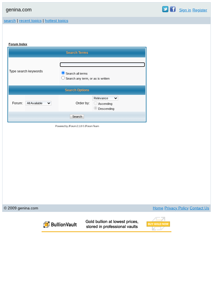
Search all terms (77, 73)
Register (199, 10)
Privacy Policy (176, 208)
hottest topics (56, 20)
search (10, 20)
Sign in (185, 10)
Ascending (105, 103)
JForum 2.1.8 (75, 126)
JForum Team (92, 126)
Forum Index (18, 44)
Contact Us (199, 208)
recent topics (30, 20)
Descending (106, 108)
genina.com (19, 9)
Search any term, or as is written (88, 78)
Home (158, 208)
